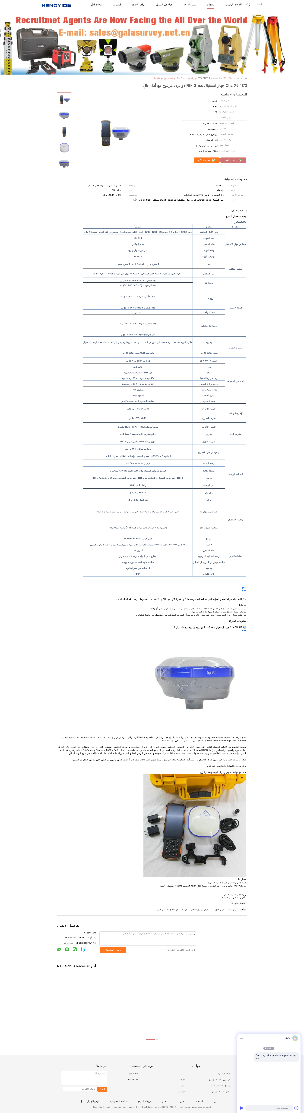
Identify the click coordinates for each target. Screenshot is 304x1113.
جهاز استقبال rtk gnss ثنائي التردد (171, 909)
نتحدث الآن (96, 4)
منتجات (210, 4)
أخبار (164, 1101)
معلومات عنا (190, 4)
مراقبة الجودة (138, 4)
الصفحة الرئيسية (233, 4)
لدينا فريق (180, 1091)
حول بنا (180, 1101)
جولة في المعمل (164, 4)
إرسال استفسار (113, 950)
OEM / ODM (132, 1079)
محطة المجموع (224, 1073)
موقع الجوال (93, 1101)
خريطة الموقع (145, 1101)
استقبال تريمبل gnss (201, 909)
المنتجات (198, 1101)
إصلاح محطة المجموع (221, 1091)
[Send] (241, 1107)
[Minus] (242, 1038)
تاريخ (182, 1079)
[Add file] (296, 1107)
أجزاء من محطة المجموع (220, 1079)
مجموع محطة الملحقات (221, 1085)
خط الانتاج (133, 1073)
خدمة (182, 1085)
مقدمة (182, 1073)
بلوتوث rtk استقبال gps (226, 909)
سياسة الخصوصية (119, 1101)
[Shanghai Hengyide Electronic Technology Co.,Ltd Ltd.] (56, 5)
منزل (216, 1101)
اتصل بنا (117, 4)
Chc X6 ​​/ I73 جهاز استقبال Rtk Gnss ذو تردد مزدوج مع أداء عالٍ (192, 78)
